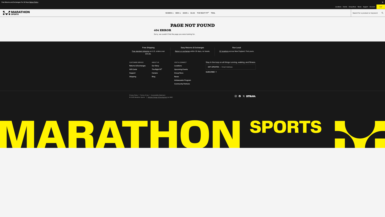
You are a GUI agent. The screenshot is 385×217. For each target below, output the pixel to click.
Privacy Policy (133, 95)
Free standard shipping (140, 51)
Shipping (132, 77)
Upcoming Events (181, 69)
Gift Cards (133, 69)
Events (345, 7)
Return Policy (33, 2)
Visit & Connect (180, 62)
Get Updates (213, 67)
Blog (153, 77)
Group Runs (352, 7)
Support (365, 7)
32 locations (224, 51)
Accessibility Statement (158, 95)
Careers (155, 73)
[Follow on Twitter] (243, 96)
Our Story (155, 66)
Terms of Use (144, 95)
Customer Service (136, 62)
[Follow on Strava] (251, 96)
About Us (155, 62)
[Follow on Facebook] (239, 96)
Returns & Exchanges (137, 66)
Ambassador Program (182, 80)
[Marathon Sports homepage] (16, 13)
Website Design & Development (157, 97)
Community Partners (182, 84)
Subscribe (210, 72)
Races (359, 7)
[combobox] (368, 13)
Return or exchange (182, 51)
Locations (338, 7)
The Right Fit (157, 69)
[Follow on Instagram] (235, 96)
